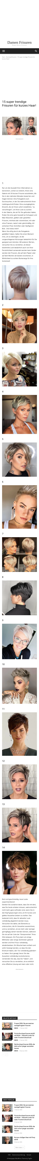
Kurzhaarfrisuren (11, 57)
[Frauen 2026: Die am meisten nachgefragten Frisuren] (7, 1026)
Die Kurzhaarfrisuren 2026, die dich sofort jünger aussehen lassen (24, 1046)
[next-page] (6, 1054)
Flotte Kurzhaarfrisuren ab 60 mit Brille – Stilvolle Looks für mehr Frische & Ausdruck (24, 1035)
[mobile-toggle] (3, 51)
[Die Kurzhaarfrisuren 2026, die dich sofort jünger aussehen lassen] (7, 1047)
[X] (15, 111)
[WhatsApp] (25, 111)
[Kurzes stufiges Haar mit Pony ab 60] (7, 1140)
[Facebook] (11, 111)
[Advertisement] (19, 19)
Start (3, 57)
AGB (9, 1155)
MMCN (16, 1028)
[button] (36, 51)
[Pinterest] (20, 111)
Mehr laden (18, 1147)
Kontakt (29, 1155)
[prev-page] (3, 1054)
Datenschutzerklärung (18, 1155)
